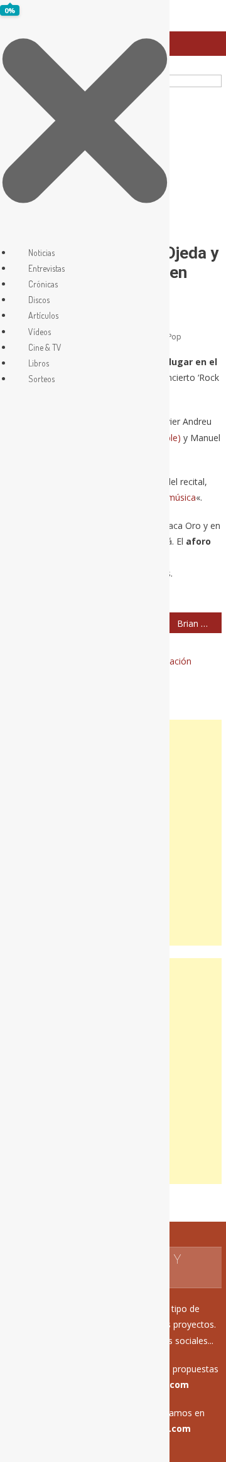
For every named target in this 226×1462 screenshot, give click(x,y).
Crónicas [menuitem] (43, 284)
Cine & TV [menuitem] (45, 347)
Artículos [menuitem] (43, 315)
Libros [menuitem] (38, 363)
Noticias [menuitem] (41, 252)
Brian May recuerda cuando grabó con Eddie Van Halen (199, 623)
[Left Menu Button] (85, 236)
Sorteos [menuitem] (41, 378)
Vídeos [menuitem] (39, 331)
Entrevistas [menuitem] (46, 268)
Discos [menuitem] (39, 299)
